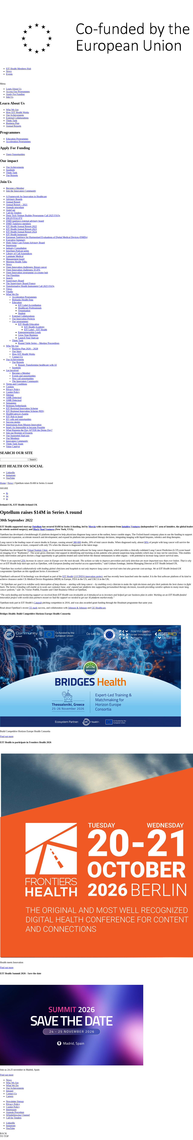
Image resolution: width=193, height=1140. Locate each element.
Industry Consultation (16, 248)
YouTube (10, 478)
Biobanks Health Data (22, 299)
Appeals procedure (15, 207)
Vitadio (9, 291)
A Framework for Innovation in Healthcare (26, 196)
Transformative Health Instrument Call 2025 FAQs (30, 286)
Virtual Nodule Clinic (37, 550)
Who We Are (12, 109)
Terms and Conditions (16, 384)
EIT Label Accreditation (29, 305)
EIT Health (67, 576)
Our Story (17, 351)
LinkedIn (10, 472)
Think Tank (11, 120)
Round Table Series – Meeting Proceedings (38, 343)
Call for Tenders (13, 212)
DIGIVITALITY (14, 218)
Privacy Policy (13, 389)
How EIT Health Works (17, 112)
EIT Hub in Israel (14, 416)
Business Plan (12, 123)
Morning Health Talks (16, 261)
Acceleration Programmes (18, 141)
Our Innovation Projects (23, 318)
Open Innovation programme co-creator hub (27, 272)
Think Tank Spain (14, 443)
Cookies (10, 386)
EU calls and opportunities (18, 419)
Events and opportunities (24, 376)
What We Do (12, 294)
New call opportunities (23, 378)
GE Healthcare (99, 608)
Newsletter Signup (15, 1101)
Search (9, 278)
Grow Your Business (28, 335)
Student (21, 313)
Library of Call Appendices (19, 253)
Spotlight (10, 170)
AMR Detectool (13, 397)
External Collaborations (17, 118)
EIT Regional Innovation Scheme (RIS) (25, 411)
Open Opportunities (15, 154)
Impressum (11, 245)
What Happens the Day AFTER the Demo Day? (29, 430)
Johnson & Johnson (77, 608)
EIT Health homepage (16, 234)
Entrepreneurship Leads (29, 332)
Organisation (24, 310)
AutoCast (10, 210)
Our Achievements (15, 115)
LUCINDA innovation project (88, 576)
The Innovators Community (25, 381)
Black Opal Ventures (43, 529)
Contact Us (17, 356)
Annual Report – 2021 (16, 204)
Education (17, 302)
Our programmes (20, 321)
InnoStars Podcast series (17, 251)
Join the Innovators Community (21, 191)
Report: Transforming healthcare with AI (37, 365)
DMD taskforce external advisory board (25, 221)
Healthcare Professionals (29, 308)
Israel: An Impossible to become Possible (25, 427)
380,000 (77, 542)
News (9, 71)
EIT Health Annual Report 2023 (21, 229)
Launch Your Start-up (28, 337)
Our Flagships (12, 275)
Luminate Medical (14, 256)
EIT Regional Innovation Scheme (22, 408)
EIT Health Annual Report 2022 (21, 226)
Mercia (92, 526)
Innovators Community (17, 441)
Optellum (37, 526)
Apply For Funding (15, 94)
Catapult (38, 602)
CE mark (33, 608)
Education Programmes (17, 139)
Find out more (6, 736)
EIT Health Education (28, 324)
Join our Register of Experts (19, 433)
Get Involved (12, 370)
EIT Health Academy (34, 327)
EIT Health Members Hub (18, 68)
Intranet (9, 1091)
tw (7, 496)
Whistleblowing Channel (18, 1115)
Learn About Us (13, 89)
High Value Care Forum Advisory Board (25, 242)
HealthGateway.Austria (17, 414)
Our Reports (12, 175)
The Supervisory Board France (20, 283)
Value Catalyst (13, 446)
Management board (15, 259)
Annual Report (13, 202)
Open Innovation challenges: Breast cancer (26, 267)
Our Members (12, 438)
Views (9, 289)
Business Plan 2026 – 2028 (25, 348)
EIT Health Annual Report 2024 (21, 232)
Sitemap (10, 395)
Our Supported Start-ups (17, 435)
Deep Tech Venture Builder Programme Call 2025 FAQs (33, 215)
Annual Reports (13, 126)
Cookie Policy (13, 392)
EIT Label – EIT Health (35, 329)
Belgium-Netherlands (16, 405)
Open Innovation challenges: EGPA (23, 270)
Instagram (10, 475)
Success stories (13, 422)
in (7, 499)
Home (3, 483)
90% (146, 542)
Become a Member (15, 188)
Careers (9, 1096)
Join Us (9, 97)
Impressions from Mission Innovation (23, 424)
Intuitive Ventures (131, 526)
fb (7, 493)
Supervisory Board (15, 280)
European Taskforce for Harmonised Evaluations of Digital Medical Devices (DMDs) (46, 237)
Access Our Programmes (18, 91)
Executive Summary (15, 240)
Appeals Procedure (15, 1112)
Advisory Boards (14, 199)
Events (9, 74)
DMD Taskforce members (18, 223)
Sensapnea (11, 403)
